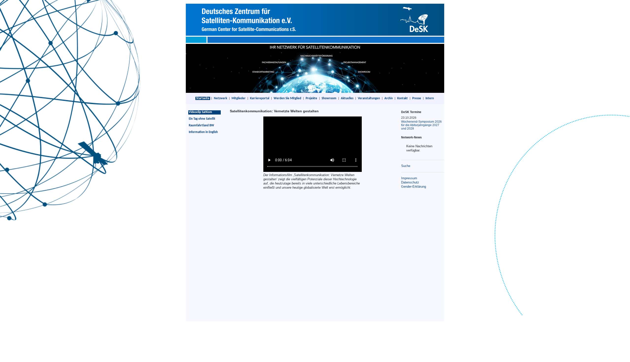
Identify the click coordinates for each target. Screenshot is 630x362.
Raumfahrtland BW (201, 125)
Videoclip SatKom (200, 112)
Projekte (311, 98)
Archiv (388, 98)
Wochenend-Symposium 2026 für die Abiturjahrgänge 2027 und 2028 (421, 125)
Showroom (329, 98)
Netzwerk (220, 98)
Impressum (409, 178)
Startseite (202, 98)
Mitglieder (239, 98)
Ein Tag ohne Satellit (202, 118)
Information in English (203, 132)
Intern (429, 98)
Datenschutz (410, 182)
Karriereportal (259, 98)
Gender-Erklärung (413, 186)
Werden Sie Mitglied (287, 98)
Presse (416, 98)
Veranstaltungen (369, 98)
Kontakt (402, 98)
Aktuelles (347, 98)
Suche (405, 166)
